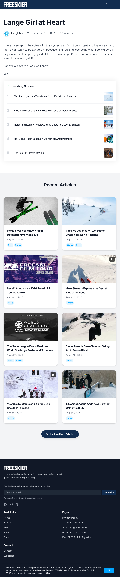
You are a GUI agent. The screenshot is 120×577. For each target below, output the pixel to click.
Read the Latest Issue (74, 532)
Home (7, 517)
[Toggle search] (107, 5)
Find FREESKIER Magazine (76, 537)
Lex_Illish (17, 33)
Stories (7, 522)
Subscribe (109, 492)
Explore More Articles (62, 434)
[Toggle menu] (114, 4)
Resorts (8, 532)
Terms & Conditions (73, 522)
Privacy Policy (70, 517)
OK (109, 570)
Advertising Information (75, 527)
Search (7, 537)
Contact (8, 550)
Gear (6, 527)
